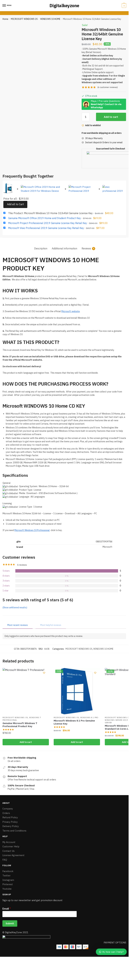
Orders (6, 813)
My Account (8, 842)
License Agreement (13, 855)
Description (40, 248)
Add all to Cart (15, 204)
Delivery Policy (10, 826)
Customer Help (10, 846)
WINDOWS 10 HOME (50, 19)
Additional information (64, 248)
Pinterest (7, 884)
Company (7, 808)
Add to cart (111, 116)
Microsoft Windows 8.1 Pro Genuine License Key (74, 722)
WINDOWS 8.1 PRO (89, 717)
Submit (10, 923)
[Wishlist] (44, 672)
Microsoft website (70, 311)
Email (6, 908)
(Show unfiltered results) (15, 607)
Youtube (7, 888)
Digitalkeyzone (64, 5)
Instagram (8, 879)
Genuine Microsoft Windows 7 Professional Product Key (20, 725)
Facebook (7, 871)
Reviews (86, 248)
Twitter (6, 875)
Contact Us (8, 850)
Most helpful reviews (50, 625)
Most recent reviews (17, 625)
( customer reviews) (107, 87)
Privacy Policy (10, 821)
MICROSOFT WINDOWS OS (24, 19)
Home (5, 19)
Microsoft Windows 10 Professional (32, 530)
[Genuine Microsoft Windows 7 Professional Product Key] (26, 691)
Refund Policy (10, 817)
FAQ (4, 859)
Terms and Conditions (14, 830)
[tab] (40, 246)
